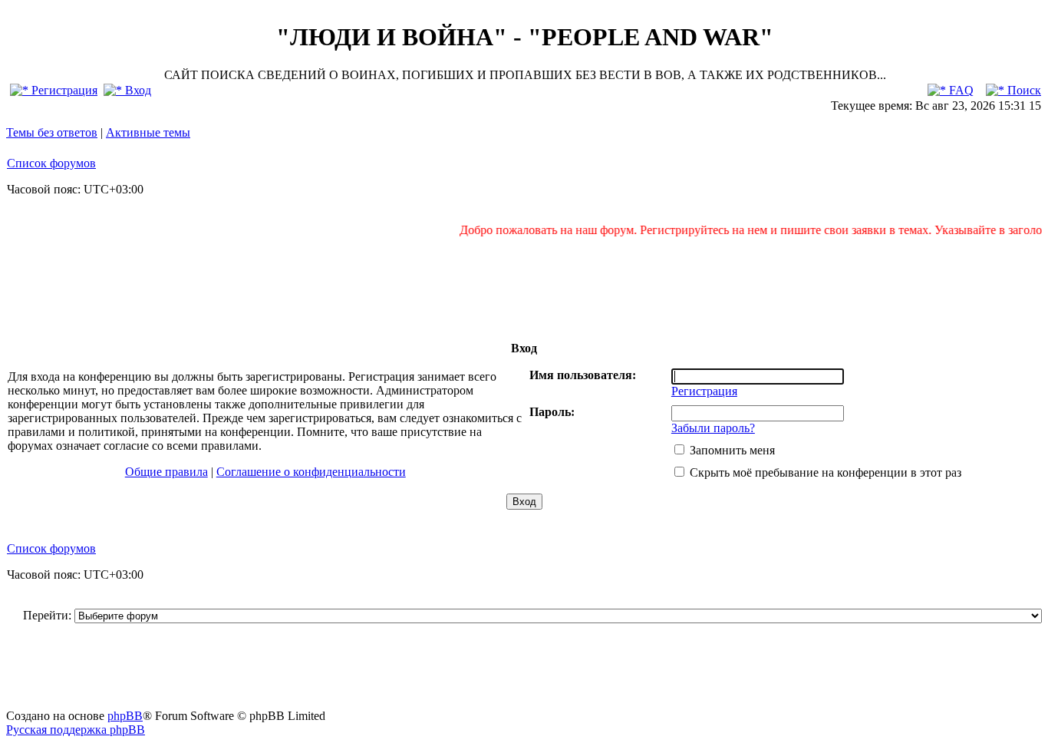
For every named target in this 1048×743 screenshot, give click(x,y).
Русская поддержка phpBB (75, 729)
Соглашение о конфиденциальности (311, 471)
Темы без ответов (51, 132)
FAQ (960, 90)
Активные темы (148, 132)
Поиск (1022, 90)
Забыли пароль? (713, 427)
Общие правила (166, 471)
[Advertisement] (524, 288)
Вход (136, 90)
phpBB (125, 715)
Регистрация (62, 90)
